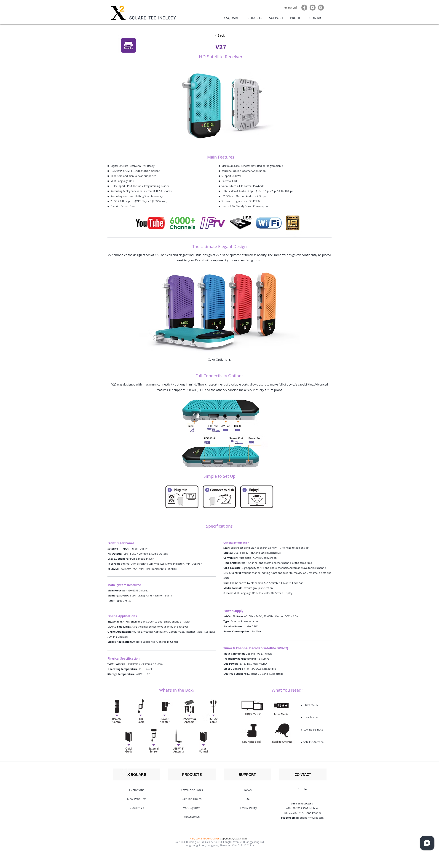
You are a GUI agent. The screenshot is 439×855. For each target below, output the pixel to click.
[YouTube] (313, 8)
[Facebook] (304, 8)
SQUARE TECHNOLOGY (152, 17)
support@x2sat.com (312, 817)
